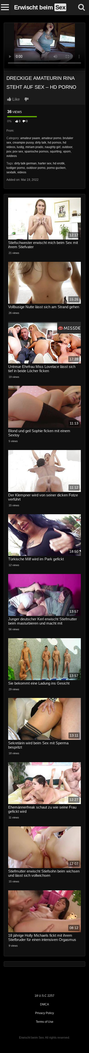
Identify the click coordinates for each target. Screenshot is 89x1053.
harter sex (44, 163)
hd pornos (54, 142)
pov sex (18, 151)
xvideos (11, 156)
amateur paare (30, 138)
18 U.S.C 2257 (44, 995)
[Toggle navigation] (5, 7)
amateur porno (51, 138)
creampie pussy (23, 142)
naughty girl (53, 147)
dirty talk (40, 142)
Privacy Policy (44, 1013)
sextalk (11, 172)
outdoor (67, 147)
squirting (56, 151)
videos (21, 172)
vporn (67, 151)
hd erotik (59, 163)
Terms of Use (44, 1021)
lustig (20, 147)
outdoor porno (35, 168)
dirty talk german (25, 163)
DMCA (44, 1004)
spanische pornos (36, 151)
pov (8, 151)
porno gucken (56, 168)
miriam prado (34, 147)
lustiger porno (15, 168)
